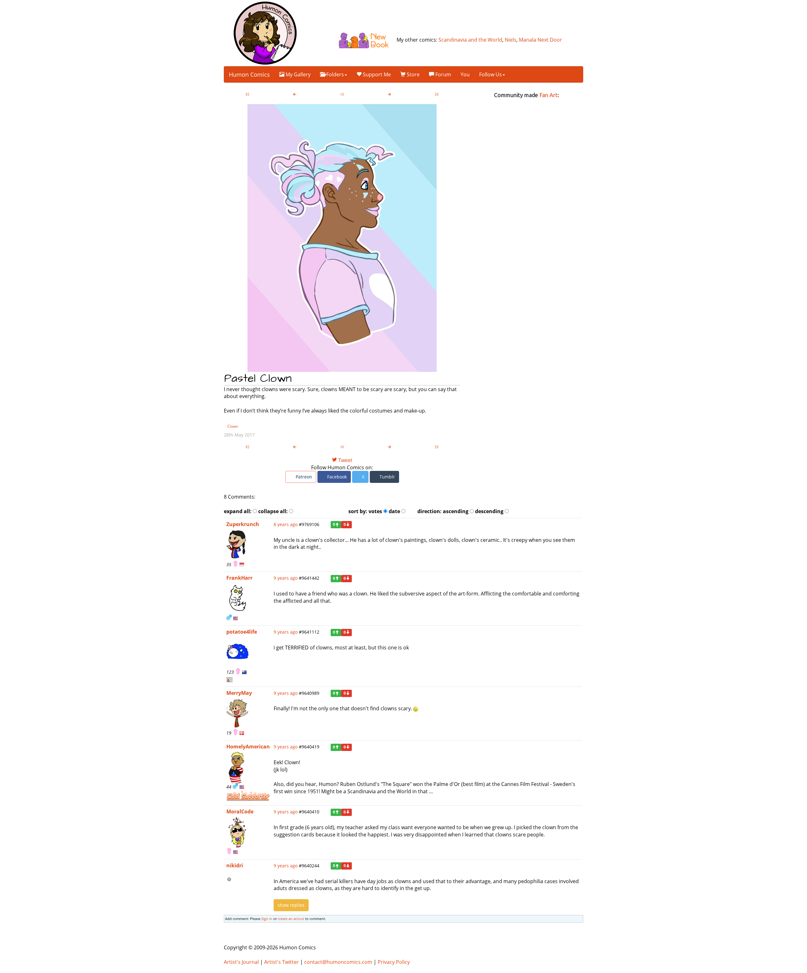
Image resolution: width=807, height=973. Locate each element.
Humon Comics (249, 74)
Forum (442, 74)
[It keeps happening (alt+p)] (294, 95)
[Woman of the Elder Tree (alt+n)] (389, 95)
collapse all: (273, 511)
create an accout (291, 918)
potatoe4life (241, 631)
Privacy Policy (394, 961)
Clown (232, 426)
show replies (291, 905)
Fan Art (548, 95)
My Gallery (297, 74)
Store (412, 74)
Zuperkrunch (242, 524)
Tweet (344, 460)
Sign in (266, 918)
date (394, 511)
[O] (229, 879)
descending (489, 511)
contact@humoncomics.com (338, 961)
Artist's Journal (241, 961)
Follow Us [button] (490, 74)
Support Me (376, 74)
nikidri (234, 865)
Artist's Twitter (281, 961)
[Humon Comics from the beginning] (247, 95)
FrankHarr (239, 577)
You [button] (465, 74)
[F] (235, 564)
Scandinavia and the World (470, 39)
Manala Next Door (540, 39)
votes (375, 511)
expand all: (238, 511)
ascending (455, 511)
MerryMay (239, 692)
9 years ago (286, 578)
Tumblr (386, 477)
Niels (510, 39)
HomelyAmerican (248, 746)
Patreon (303, 477)
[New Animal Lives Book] (366, 39)
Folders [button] (334, 74)
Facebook (336, 477)
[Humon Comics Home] (265, 32)
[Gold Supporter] (248, 795)
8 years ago (286, 524)
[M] (229, 617)
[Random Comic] (342, 95)
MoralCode (239, 811)
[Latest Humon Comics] (436, 95)
